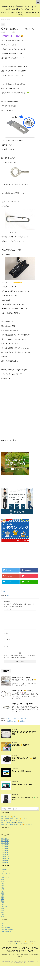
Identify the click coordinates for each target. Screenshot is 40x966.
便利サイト (5, 877)
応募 (2, 893)
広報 (2, 887)
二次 (2, 875)
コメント (7, 609)
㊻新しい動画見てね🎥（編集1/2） (23, 784)
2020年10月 (5, 858)
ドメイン (4, 871)
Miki (8, 595)
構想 (2, 899)
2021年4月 (5, 848)
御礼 (2, 891)
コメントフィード (7, 929)
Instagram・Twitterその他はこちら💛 (17, 941)
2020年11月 (5, 856)
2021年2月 (5, 852)
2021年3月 (5, 850)
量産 (2, 914)
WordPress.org (6, 931)
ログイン (4, 925)
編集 (2, 910)
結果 (2, 908)
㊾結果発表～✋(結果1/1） (21, 745)
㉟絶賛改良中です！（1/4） (21, 677)
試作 (2, 912)
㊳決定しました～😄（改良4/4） (23, 690)
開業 (2, 916)
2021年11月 (5, 839)
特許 (2, 901)
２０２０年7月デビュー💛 (26, 943)
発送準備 (4, 906)
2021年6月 (5, 845)
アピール (4, 869)
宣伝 (2, 883)
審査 (2, 885)
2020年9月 (5, 860)
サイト (6, 646)
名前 (6, 633)
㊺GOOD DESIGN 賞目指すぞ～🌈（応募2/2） (17, 824)
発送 (2, 904)
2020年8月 (5, 862)
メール (7, 640)
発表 (2, 903)
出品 (2, 879)
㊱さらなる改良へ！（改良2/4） (22, 704)
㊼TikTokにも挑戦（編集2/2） (22, 771)
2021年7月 (5, 843)
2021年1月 (5, 854)
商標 (2, 881)
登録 (2, 923)
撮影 (2, 895)
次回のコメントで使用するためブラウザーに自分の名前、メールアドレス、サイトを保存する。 (19, 656)
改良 (4, 591)
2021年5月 (5, 847)
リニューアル (5, 873)
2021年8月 (5, 841)
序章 (2, 889)
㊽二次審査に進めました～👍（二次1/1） (15, 818)
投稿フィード (5, 927)
